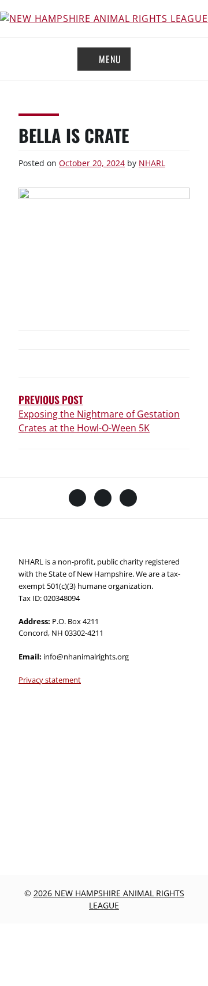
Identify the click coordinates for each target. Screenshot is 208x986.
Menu (110, 59)
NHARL (152, 162)
